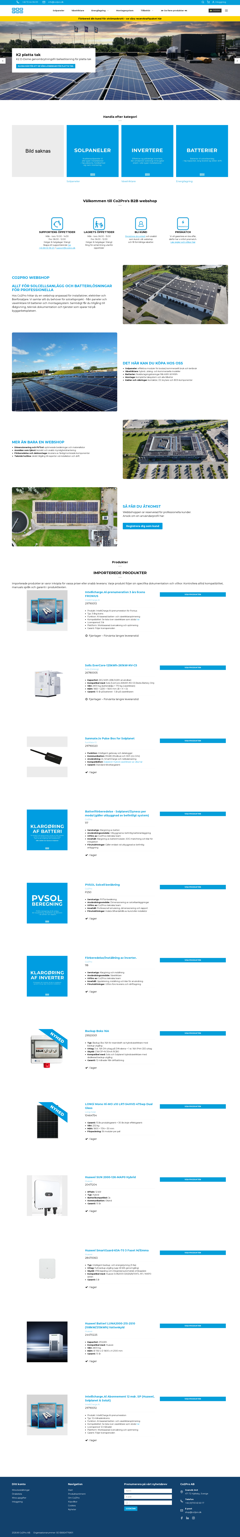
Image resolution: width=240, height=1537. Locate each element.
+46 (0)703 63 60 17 (194, 1503)
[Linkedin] (187, 1518)
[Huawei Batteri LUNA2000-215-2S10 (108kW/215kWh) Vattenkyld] (47, 1357)
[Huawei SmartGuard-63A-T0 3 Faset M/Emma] (47, 1283)
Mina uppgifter (19, 1498)
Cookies (72, 1505)
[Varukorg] (208, 2)
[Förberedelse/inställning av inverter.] (47, 991)
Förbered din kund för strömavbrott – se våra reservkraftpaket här (120, 18)
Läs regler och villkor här (183, 242)
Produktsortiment (77, 1494)
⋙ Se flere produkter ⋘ (174, 10)
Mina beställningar (21, 1490)
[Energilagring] (202, 151)
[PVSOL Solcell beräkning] (47, 918)
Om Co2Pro (74, 1498)
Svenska (216, 10)
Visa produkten (193, 594)
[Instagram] (193, 1518)
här (138, 619)
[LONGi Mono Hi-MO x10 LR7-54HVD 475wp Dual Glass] (47, 1137)
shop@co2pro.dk (193, 1512)
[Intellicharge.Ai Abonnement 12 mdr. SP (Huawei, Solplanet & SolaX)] (47, 1430)
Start (70, 1490)
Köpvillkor (72, 1501)
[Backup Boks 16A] (47, 1064)
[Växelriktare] (147, 151)
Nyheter (72, 1509)
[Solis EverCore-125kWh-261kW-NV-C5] (47, 698)
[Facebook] (181, 1518)
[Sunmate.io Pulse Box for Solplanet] (47, 771)
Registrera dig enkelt (135, 236)
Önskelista (17, 1494)
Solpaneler (58, 10)
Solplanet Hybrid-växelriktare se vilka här (123, 762)
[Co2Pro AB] (17, 10)
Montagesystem (124, 10)
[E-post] (148, 1496)
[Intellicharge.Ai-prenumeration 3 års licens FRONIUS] (47, 625)
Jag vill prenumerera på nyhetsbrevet (149, 1503)
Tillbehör (145, 10)
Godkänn (131, 1509)
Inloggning (17, 1501)
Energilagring (98, 10)
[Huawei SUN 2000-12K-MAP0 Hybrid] (47, 1210)
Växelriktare (78, 10)
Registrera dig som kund (142, 526)
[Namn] (148, 1490)
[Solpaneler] (93, 151)
